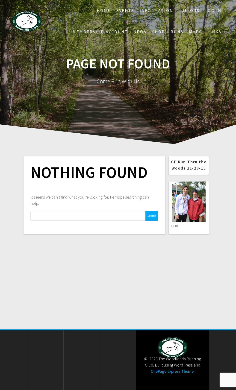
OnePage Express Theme (172, 371)
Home (104, 10)
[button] (205, 199)
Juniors (189, 10)
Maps (195, 31)
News (140, 31)
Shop (158, 31)
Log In (213, 10)
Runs (177, 31)
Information (156, 10)
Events (125, 10)
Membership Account (100, 31)
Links (214, 31)
